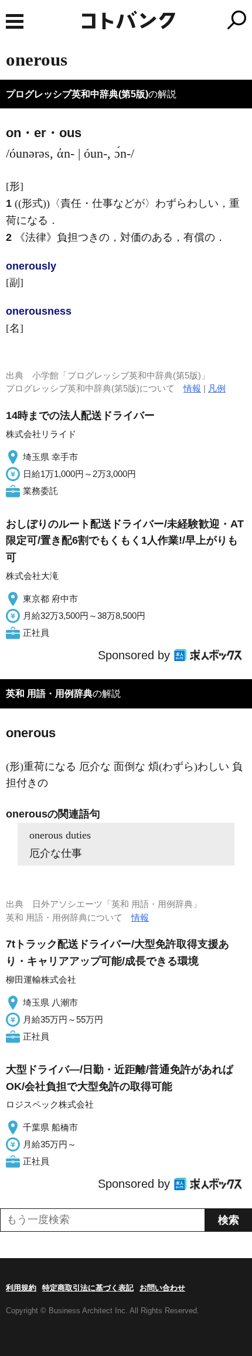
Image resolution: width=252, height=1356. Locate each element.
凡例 (217, 388)
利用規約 (21, 1287)
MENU (14, 21)
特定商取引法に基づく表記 (88, 1287)
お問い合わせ (162, 1287)
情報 (192, 388)
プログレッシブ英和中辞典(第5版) (77, 94)
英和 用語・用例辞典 (49, 694)
